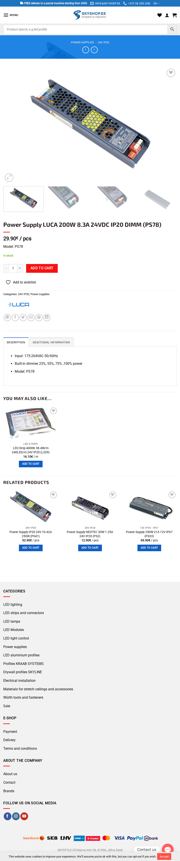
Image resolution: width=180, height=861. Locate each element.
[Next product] (85, 49)
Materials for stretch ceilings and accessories (38, 689)
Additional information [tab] (51, 342)
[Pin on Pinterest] (39, 317)
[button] (10, 15)
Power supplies (82, 42)
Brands (8, 791)
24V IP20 (103, 42)
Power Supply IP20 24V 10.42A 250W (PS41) (30, 534)
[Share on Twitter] (23, 317)
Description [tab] (16, 342)
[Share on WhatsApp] (7, 317)
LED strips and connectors (23, 613)
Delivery (9, 740)
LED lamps (11, 621)
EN (155, 3)
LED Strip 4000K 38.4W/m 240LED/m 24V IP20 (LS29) (31, 450)
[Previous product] (94, 49)
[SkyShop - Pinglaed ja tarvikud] (90, 15)
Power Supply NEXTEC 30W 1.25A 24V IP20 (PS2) (90, 534)
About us (10, 774)
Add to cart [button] (31, 463)
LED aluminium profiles (21, 655)
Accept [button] (164, 856)
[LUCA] (18, 304)
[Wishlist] (159, 15)
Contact (9, 782)
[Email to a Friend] (31, 317)
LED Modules (13, 630)
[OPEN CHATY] (168, 850)
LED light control (16, 638)
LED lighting (12, 604)
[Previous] (12, 125)
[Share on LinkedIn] (46, 317)
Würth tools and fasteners (23, 697)
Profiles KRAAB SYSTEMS (23, 664)
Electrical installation (19, 681)
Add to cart (42, 268)
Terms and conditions (20, 748)
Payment (10, 732)
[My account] (167, 15)
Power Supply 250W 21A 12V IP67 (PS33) (149, 534)
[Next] (168, 125)
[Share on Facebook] (15, 317)
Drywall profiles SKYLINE (22, 672)
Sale (6, 706)
